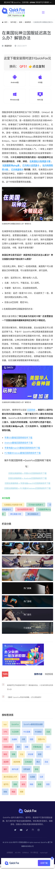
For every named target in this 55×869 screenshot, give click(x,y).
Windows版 (14, 100)
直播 (15, 784)
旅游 (39, 754)
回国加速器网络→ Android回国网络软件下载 (27, 478)
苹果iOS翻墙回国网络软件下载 (18, 437)
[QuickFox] (20, 10)
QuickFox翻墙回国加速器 (33, 724)
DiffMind (25, 853)
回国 (31, 739)
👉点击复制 (37, 66)
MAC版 (40, 100)
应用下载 (44, 863)
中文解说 (38, 732)
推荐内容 (38, 674)
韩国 (13, 792)
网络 (31, 784)
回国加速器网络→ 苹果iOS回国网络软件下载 (27, 473)
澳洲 (23, 777)
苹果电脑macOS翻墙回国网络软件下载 (22, 448)
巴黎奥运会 (37, 747)
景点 (38, 762)
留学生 (6, 784)
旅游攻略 (16, 762)
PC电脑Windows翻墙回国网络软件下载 (22, 453)
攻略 (13, 754)
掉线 (5, 754)
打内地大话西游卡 (31, 165)
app (5, 724)
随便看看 (49, 674)
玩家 (41, 777)
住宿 (5, 739)
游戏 (36, 769)
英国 (48, 784)
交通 (48, 732)
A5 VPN (17, 853)
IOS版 (40, 82)
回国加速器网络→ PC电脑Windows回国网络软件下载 (27, 488)
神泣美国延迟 (33, 514)
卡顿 (23, 739)
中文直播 (26, 732)
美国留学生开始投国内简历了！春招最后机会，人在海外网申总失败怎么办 (30, 687)
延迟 (48, 747)
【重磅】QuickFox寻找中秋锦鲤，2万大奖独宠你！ (24, 697)
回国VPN (41, 739)
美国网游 (28, 22)
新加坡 (30, 754)
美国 (20, 22)
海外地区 (13, 22)
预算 (21, 792)
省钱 (23, 784)
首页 (5, 22)
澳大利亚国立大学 (10, 777)
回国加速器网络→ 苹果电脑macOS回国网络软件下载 (27, 483)
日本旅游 (28, 762)
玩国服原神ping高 (10, 165)
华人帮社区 (34, 853)
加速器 (14, 739)
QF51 (23, 66)
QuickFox (15, 724)
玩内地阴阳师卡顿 (24, 509)
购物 (5, 792)
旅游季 (6, 762)
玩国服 (32, 777)
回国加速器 (8, 747)
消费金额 (26, 769)
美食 (39, 784)
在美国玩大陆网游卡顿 (40, 161)
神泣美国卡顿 (15, 514)
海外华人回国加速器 (20, 842)
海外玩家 (15, 769)
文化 (21, 754)
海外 (5, 769)
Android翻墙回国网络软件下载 (18, 442)
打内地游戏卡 (17, 169)
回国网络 (31, 410)
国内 (18, 747)
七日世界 (15, 732)
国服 (26, 747)
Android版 (15, 82)
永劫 (46, 762)
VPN (5, 732)
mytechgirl (44, 853)
